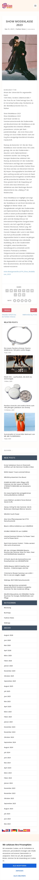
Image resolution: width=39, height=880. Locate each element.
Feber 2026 (8, 661)
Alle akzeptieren (19, 866)
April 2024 (7, 768)
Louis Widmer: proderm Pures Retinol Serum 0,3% (17, 501)
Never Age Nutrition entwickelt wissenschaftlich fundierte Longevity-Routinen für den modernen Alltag (18, 587)
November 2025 (9, 671)
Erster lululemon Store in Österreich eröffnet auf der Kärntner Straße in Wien (19, 466)
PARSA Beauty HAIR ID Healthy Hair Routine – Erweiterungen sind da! (16, 567)
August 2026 (8, 635)
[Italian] (18, 830)
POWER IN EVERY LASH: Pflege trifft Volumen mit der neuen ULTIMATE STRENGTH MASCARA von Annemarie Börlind (17, 485)
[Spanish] (25, 830)
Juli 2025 (7, 691)
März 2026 (8, 656)
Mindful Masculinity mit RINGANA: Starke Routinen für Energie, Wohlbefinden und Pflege (19, 596)
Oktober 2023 (9, 798)
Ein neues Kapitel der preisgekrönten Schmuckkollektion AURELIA (17, 494)
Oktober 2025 (9, 676)
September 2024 (10, 742)
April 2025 (7, 707)
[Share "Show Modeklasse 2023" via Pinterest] (24, 291)
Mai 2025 (7, 701)
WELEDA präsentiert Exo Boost (15, 477)
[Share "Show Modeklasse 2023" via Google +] (15, 291)
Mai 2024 (7, 763)
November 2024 (9, 732)
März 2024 (8, 773)
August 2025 (8, 686)
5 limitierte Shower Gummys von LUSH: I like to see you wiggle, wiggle (18, 574)
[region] (19, 860)
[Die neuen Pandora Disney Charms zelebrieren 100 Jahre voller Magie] (19, 336)
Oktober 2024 (9, 737)
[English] (7, 830)
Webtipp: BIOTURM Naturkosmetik (16, 580)
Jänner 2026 (8, 666)
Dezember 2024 (9, 727)
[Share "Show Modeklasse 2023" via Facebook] (7, 291)
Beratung (7, 608)
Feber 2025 (8, 717)
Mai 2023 (7, 824)
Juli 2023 (7, 814)
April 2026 (7, 650)
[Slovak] (21, 830)
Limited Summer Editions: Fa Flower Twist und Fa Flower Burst (19, 537)
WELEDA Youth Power (11, 514)
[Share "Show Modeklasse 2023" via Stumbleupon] (15, 295)
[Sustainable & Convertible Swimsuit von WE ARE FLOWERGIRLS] (19, 422)
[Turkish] (28, 830)
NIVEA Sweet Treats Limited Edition (17, 472)
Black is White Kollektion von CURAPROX (18, 526)
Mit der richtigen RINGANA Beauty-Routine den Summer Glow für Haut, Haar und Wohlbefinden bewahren (19, 552)
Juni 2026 (7, 640)
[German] (14, 830)
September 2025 (10, 681)
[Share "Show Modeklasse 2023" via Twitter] (11, 291)
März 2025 (8, 712)
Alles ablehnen (20, 876)
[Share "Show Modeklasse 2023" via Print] (24, 295)
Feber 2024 (8, 778)
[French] (11, 830)
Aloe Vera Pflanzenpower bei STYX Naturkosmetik (16, 520)
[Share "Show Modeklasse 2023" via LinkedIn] (28, 291)
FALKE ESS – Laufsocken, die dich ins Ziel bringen (18, 378)
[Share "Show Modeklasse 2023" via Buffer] (32, 291)
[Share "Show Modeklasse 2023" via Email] (19, 295)
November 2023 (9, 793)
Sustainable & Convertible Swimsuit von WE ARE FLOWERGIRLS (19, 435)
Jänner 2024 (8, 783)
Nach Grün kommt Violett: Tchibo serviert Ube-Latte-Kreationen (19, 544)
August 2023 (8, 809)
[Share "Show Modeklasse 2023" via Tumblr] (19, 291)
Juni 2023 (7, 819)
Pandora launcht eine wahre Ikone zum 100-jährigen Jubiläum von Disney (19, 406)
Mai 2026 (7, 645)
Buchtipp (7, 613)
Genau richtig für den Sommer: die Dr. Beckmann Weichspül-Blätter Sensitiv (18, 508)
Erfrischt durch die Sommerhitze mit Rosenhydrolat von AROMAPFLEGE (17, 560)
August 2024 (8, 747)
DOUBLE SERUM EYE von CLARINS (15, 531)
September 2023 (10, 803)
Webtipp (7, 623)
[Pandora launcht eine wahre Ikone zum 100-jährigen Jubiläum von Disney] (19, 393)
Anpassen (19, 871)
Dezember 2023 (9, 788)
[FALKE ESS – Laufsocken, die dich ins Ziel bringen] (19, 364)
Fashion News (21, 29)
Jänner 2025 (8, 722)
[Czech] (4, 830)
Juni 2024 (7, 758)
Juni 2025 (7, 696)
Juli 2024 (7, 752)
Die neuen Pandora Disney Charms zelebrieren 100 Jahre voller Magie (17, 349)
